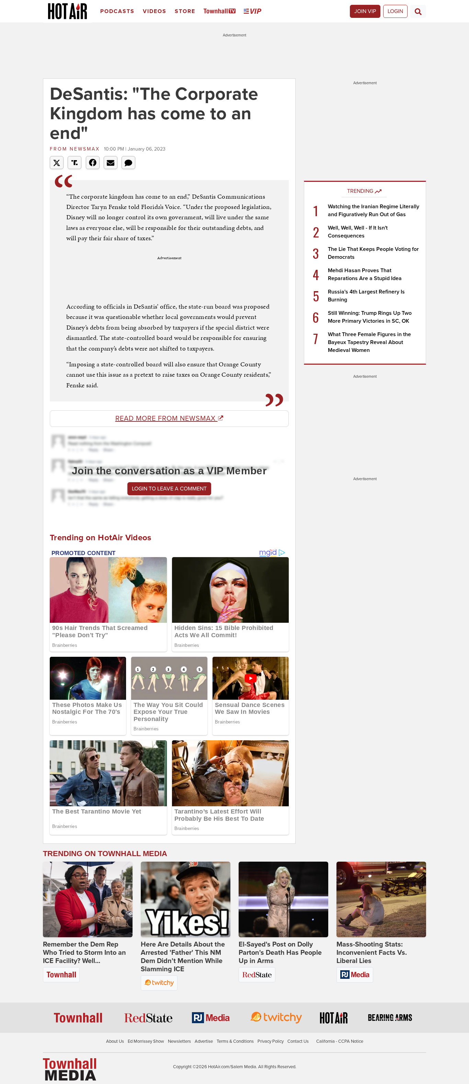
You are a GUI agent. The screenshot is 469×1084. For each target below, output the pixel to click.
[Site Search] (418, 11)
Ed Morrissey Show (146, 1041)
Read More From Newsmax (166, 418)
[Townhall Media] (69, 1069)
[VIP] (253, 11)
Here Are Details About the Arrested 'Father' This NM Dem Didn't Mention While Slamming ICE (183, 956)
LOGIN (395, 11)
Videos (155, 11)
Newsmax (76, 149)
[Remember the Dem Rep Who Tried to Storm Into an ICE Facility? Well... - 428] (88, 899)
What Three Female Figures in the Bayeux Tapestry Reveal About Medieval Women (369, 342)
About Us (115, 1041)
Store (185, 11)
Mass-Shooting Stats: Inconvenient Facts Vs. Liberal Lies (371, 952)
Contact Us (298, 1041)
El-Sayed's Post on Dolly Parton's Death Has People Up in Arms (280, 952)
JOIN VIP (365, 11)
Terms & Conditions (235, 1041)
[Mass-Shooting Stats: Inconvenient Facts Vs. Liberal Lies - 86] (381, 899)
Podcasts (117, 11)
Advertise (204, 1041)
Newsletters (179, 1041)
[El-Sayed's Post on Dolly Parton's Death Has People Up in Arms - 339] (283, 899)
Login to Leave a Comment (169, 488)
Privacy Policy (271, 1041)
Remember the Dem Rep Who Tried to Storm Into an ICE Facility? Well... (84, 952)
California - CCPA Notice (339, 1041)
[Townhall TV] (221, 11)
